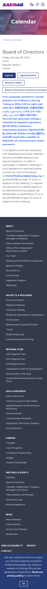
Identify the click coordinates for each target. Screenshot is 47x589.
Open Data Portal (15, 396)
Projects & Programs (19, 295)
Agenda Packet (28, 75)
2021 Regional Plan (15, 359)
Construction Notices (16, 529)
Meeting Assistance (15, 504)
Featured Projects (15, 300)
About (10, 226)
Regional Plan (14, 349)
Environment (12, 320)
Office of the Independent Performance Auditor (19, 249)
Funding (11, 438)
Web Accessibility (12, 545)
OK (23, 584)
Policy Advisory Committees (19, 243)
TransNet (10, 443)
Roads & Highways (15, 334)
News (9, 514)
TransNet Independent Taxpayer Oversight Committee (22, 237)
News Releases (13, 519)
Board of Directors (15, 231)
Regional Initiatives (15, 305)
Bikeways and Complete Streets (22, 324)
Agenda (9, 75)
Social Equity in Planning (18, 374)
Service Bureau (14, 428)
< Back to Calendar (12, 40)
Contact (6, 551)
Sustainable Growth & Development (24, 369)
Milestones (11, 285)
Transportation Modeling (18, 418)
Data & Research (16, 391)
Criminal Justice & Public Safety (21, 401)
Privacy (31, 545)
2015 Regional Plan (15, 364)
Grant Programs (14, 448)
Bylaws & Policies (14, 266)
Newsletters (12, 534)
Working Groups (14, 499)
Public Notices (13, 524)
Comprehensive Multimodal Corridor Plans (24, 379)
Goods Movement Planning (20, 339)
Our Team (11, 256)
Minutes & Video (13, 83)
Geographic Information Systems (22, 423)
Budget (10, 458)
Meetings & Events (17, 472)
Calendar (10, 477)
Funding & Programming (18, 453)
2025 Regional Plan (16, 354)
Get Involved (12, 275)
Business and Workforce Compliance (24, 261)
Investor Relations (15, 462)
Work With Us (13, 270)
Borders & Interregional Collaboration (25, 315)
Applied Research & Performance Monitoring (23, 407)
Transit (9, 329)
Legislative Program (16, 280)
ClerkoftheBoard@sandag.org (23, 176)
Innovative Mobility (15, 310)
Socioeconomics (14, 413)
